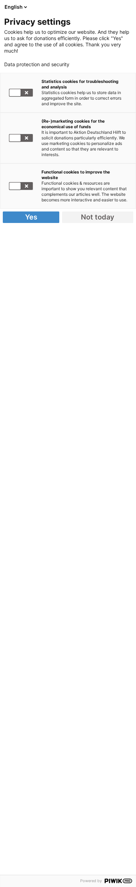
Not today (97, 217)
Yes (31, 217)
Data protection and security (36, 64)
